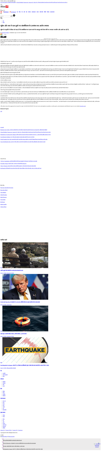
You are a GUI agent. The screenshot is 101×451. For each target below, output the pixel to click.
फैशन (4, 404)
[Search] (12, 16)
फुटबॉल (4, 394)
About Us (2, 430)
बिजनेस (48, 12)
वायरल (38, 12)
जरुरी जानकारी (5, 375)
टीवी (3, 384)
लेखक (4, 415)
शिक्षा (4, 376)
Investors (20, 430)
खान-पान (4, 401)
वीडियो (45, 12)
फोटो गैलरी (41, 12)
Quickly (6, 12)
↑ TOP (2, 435)
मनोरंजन (29, 12)
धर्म (3, 408)
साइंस (4, 416)
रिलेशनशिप (4, 410)
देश (17, 12)
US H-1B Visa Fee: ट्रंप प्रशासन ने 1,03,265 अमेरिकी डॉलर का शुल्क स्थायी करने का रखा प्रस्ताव (19, 443)
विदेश (20, 12)
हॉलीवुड (4, 383)
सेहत (3, 405)
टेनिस (4, 393)
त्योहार (4, 407)
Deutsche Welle (5, 33)
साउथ (4, 386)
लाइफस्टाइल (34, 12)
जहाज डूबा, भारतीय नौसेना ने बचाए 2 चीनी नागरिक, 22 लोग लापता (13, 446)
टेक (22, 12)
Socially (13, 12)
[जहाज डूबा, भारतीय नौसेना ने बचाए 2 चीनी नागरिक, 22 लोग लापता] (25, 331)
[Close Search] (14, 15)
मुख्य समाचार (52, 12)
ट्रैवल (3, 402)
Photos (4, 426)
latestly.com (82, 106)
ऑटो (24, 12)
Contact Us (15, 430)
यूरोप (1, 111)
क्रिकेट (4, 391)
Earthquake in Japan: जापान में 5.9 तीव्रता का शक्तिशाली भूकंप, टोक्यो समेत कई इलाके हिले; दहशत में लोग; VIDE (23, 449)
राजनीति (4, 373)
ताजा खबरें (2, 127)
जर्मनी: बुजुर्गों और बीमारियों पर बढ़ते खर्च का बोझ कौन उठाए (12, 440)
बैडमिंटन (4, 396)
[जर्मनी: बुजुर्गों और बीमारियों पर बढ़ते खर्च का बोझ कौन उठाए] (25, 268)
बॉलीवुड (4, 382)
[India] (1, 13)
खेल (26, 12)
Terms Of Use (9, 430)
